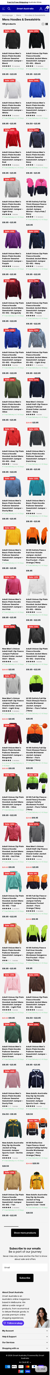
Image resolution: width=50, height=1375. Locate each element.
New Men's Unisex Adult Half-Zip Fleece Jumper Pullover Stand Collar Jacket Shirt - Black (13, 654)
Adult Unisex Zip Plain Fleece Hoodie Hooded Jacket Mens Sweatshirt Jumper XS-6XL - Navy (37, 258)
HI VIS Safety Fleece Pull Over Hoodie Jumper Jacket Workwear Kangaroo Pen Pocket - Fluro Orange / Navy (36, 556)
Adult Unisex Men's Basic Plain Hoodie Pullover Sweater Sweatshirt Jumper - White (12, 108)
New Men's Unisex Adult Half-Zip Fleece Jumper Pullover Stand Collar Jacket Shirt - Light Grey (13, 703)
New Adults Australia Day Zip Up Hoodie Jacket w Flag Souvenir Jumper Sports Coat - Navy (36, 1098)
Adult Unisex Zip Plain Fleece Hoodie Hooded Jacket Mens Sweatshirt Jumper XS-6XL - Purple (37, 308)
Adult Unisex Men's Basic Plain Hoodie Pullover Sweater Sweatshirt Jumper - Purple (12, 258)
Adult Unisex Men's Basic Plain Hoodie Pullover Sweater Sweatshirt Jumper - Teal (36, 505)
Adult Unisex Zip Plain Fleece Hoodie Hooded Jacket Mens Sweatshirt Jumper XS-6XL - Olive (13, 802)
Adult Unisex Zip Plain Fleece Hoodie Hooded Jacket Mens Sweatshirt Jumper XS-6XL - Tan (13, 1199)
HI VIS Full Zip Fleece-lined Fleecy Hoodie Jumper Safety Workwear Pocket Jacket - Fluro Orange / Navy (36, 902)
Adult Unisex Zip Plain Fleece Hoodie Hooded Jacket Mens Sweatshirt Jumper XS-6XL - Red (13, 456)
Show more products (25, 1232)
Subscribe (25, 1277)
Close (25, 1331)
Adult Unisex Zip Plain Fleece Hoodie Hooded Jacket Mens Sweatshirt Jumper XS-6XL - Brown (37, 1002)
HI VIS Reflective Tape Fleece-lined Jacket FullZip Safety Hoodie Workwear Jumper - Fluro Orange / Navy (36, 1149)
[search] (9, 9)
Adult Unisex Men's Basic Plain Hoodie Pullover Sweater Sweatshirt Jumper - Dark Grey (36, 456)
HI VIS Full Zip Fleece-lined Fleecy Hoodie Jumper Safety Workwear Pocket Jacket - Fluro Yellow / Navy (36, 803)
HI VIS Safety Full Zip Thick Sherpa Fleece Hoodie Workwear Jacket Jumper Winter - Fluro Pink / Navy (36, 207)
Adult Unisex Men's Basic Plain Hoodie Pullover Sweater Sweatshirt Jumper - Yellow (12, 555)
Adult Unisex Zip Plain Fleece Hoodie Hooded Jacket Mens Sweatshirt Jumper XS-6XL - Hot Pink (13, 851)
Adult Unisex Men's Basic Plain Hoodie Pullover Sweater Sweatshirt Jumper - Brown (36, 1051)
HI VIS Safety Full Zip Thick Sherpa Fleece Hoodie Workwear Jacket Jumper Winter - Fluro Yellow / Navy (36, 704)
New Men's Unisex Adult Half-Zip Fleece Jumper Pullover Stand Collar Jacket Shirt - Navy (37, 407)
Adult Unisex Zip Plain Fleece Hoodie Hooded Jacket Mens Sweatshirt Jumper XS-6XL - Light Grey (37, 357)
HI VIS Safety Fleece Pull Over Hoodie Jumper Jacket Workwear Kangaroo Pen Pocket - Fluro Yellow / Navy (36, 954)
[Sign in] (40, 8)
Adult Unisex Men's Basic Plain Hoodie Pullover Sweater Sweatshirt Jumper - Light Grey (12, 206)
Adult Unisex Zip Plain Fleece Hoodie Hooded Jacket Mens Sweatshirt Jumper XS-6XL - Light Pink (13, 1002)
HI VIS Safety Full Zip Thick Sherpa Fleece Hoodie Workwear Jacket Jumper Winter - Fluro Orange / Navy (36, 754)
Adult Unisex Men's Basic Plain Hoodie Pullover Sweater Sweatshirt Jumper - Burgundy (12, 753)
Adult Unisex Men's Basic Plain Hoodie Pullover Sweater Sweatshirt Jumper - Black (12, 58)
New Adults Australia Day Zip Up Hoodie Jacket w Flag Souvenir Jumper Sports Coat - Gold (36, 1199)
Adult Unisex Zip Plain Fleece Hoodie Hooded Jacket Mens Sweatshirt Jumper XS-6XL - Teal (13, 901)
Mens (18, 15)
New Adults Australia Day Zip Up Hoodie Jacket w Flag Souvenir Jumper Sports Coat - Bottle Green (12, 1149)
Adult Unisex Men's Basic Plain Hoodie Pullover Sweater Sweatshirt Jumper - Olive (12, 407)
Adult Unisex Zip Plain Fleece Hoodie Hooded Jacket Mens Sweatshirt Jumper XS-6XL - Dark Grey (37, 654)
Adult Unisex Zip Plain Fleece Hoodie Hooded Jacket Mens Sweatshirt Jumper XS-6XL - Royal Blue (13, 357)
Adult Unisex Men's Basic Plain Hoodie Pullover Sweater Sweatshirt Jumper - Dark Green (12, 1051)
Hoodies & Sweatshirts (35, 15)
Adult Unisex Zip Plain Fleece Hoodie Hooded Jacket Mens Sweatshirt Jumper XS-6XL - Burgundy (13, 308)
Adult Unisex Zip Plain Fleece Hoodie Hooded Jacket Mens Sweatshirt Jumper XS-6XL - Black (37, 58)
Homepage (7, 15)
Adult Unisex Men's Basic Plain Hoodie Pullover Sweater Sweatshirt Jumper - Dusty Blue (12, 505)
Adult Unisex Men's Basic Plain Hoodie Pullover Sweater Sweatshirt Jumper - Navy (36, 157)
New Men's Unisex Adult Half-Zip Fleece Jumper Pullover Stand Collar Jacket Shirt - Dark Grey (37, 851)
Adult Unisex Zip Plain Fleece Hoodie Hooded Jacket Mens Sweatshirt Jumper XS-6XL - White (37, 604)
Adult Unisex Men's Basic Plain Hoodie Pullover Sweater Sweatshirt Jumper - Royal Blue (36, 108)
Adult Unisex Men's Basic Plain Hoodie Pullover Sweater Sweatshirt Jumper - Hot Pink (12, 604)
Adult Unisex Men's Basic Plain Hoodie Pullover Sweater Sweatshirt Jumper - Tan (12, 953)
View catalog (3, 8)
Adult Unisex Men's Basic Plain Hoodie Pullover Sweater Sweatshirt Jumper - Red (12, 157)
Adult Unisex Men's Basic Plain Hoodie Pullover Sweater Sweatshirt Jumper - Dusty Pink (12, 1098)
